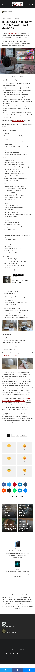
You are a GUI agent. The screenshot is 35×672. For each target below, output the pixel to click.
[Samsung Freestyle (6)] (25, 363)
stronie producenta (18, 120)
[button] (10, 326)
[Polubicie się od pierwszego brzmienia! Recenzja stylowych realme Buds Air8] (9, 511)
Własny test (9, 16)
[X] (10, 654)
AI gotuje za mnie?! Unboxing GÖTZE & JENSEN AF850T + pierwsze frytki (21, 280)
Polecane (26, 14)
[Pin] (15, 484)
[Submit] (4, 490)
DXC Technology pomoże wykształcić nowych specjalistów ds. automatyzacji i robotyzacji (17, 573)
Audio (20, 14)
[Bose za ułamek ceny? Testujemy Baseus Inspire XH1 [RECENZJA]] (9, 525)
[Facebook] (6, 654)
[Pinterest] (17, 654)
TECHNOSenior (8, 11)
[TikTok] (25, 654)
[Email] (9, 490)
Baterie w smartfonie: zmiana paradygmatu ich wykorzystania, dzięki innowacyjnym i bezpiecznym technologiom (17, 553)
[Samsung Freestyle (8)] (10, 363)
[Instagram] (14, 654)
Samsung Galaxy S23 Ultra (10, 355)
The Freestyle (11, 33)
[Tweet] (9, 484)
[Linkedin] (28, 654)
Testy (3, 16)
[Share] (4, 484)
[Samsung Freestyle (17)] (10, 325)
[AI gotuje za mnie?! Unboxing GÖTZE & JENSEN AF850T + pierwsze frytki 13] (7, 279)
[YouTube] (21, 654)
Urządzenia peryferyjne (9, 14)
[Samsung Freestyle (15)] (25, 325)
